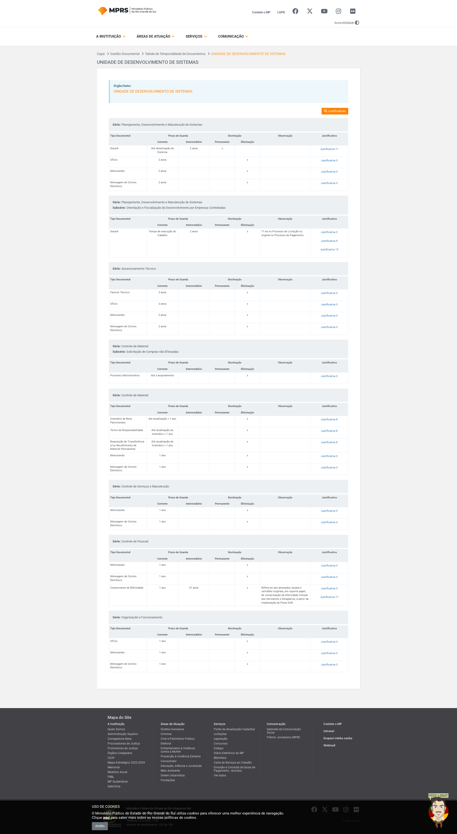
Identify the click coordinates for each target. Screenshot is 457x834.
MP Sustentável (118, 781)
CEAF (111, 758)
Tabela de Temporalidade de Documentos (175, 54)
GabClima (114, 786)
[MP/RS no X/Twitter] (309, 12)
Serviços (194, 36)
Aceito (99, 826)
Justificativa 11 (329, 149)
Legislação (221, 738)
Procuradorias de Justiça (124, 743)
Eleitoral (166, 743)
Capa (101, 54)
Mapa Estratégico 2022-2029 (126, 762)
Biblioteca (220, 758)
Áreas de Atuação (154, 36)
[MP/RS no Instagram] (338, 12)
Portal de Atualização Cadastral (234, 729)
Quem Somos (116, 729)
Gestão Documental (124, 54)
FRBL (111, 777)
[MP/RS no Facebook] (295, 12)
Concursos (221, 743)
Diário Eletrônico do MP (229, 753)
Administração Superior (123, 734)
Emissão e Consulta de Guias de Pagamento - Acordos (234, 769)
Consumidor (169, 761)
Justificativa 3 (329, 160)
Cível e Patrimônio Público (178, 738)
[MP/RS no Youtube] (324, 12)
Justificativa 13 (329, 249)
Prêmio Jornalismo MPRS (283, 737)
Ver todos (220, 775)
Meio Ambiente (170, 770)
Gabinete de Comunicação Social (284, 731)
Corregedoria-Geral (120, 738)
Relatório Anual (117, 772)
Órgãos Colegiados (120, 753)
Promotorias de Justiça (123, 748)
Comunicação (231, 36)
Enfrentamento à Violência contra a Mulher (178, 750)
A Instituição (109, 36)
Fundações (168, 780)
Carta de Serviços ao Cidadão (233, 762)
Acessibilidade (344, 23)
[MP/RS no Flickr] (353, 12)
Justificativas (336, 111)
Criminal (166, 734)
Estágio (219, 748)
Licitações (220, 734)
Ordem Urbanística (173, 775)
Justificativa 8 (329, 419)
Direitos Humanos (172, 729)
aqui (107, 817)
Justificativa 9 (329, 241)
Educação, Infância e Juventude (181, 766)
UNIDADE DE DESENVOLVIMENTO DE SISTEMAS (153, 91)
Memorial (114, 767)
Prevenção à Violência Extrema (181, 756)
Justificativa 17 (329, 597)
